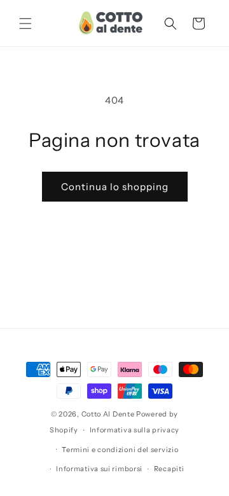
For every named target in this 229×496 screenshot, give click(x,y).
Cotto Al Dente (108, 414)
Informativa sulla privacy (135, 429)
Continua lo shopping (115, 187)
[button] (25, 24)
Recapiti (169, 468)
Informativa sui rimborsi (99, 468)
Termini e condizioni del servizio (120, 449)
